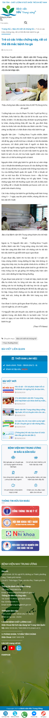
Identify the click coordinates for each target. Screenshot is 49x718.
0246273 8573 (11, 601)
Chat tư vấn (34, 716)
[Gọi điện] (24, 714)
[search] (26, 22)
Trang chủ (6, 29)
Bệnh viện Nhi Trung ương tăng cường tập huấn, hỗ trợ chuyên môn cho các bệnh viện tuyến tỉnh (30, 412)
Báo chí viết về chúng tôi (23, 29)
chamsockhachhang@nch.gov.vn (20, 592)
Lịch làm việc (5, 716)
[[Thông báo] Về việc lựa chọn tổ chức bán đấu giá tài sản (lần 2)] (8, 435)
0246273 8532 (11, 598)
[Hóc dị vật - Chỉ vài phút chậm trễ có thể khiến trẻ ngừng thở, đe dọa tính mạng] (8, 389)
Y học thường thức (10, 343)
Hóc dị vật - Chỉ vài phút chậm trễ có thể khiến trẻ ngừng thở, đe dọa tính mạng (29, 389)
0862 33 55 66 (11, 628)
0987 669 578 (18, 637)
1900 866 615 (15, 589)
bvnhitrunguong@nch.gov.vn (19, 604)
